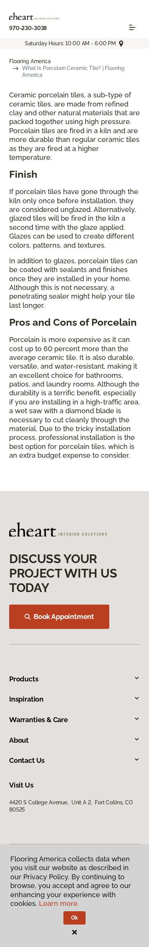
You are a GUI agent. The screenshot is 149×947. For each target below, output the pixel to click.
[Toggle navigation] (132, 27)
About (19, 740)
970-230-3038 (28, 28)
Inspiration (26, 699)
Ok (74, 918)
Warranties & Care (38, 720)
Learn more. (59, 903)
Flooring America (30, 61)
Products (24, 679)
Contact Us (27, 760)
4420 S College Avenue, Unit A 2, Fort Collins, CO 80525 (71, 805)
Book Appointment (64, 617)
